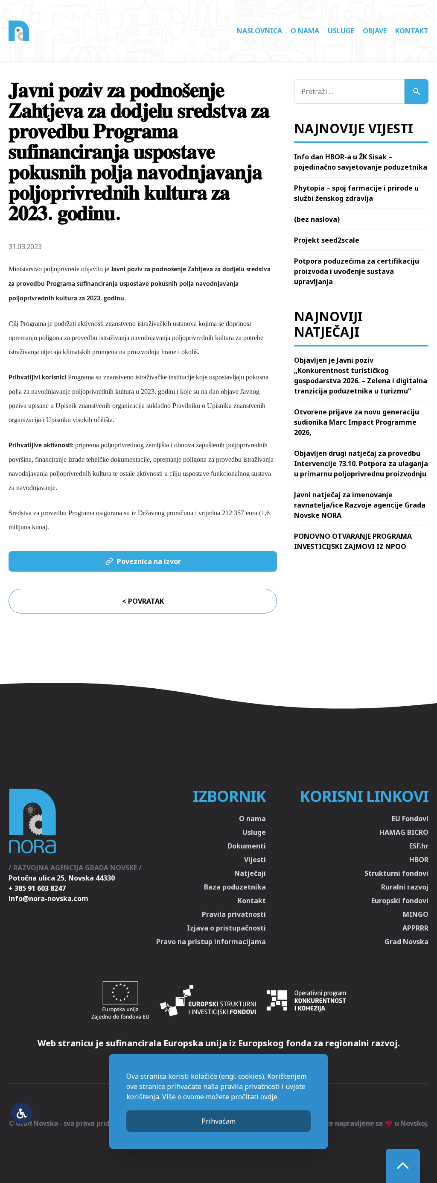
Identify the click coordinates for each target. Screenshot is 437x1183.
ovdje (268, 1096)
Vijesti (255, 859)
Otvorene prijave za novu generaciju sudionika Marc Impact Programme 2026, (356, 422)
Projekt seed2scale (326, 240)
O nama (305, 30)
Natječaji (250, 873)
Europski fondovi (399, 900)
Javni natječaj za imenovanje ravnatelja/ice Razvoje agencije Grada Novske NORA (359, 505)
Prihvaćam (218, 1121)
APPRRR (415, 928)
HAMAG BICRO (403, 832)
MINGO (415, 914)
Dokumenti (246, 846)
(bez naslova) (317, 219)
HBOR (418, 859)
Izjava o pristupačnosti (226, 928)
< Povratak (143, 601)
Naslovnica (259, 30)
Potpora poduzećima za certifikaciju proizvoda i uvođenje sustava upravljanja (356, 271)
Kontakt (411, 30)
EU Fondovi (410, 818)
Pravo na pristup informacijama (211, 941)
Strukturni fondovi (396, 873)
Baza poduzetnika (235, 887)
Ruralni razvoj (404, 887)
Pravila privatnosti (234, 914)
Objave (375, 30)
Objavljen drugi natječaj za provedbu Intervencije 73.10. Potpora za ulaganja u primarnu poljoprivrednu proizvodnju (361, 463)
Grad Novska (406, 941)
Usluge (341, 30)
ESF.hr (418, 846)
